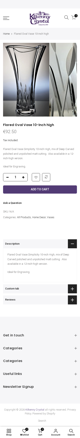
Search (42, 420)
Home (6, 33)
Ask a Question (12, 202)
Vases (50, 217)
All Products (24, 217)
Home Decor (39, 217)
